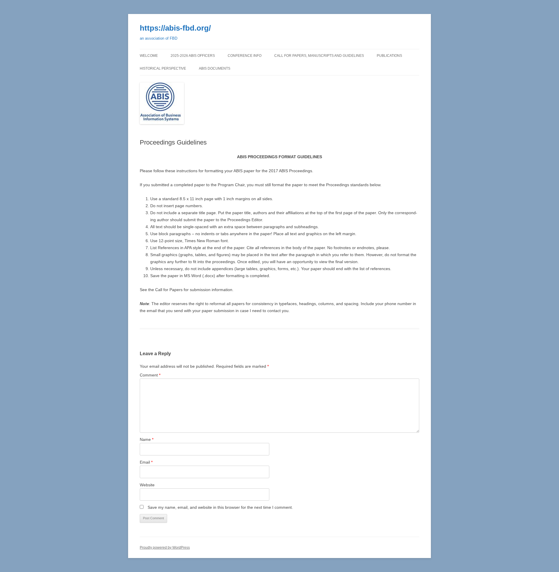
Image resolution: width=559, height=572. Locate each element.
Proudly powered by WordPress (165, 547)
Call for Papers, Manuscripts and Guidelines (319, 56)
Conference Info (244, 56)
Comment (150, 375)
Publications (389, 56)
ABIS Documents (214, 68)
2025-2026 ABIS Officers (193, 56)
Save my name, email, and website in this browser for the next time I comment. (220, 507)
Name (146, 439)
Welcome (149, 56)
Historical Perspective (163, 68)
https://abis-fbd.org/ (175, 28)
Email (146, 462)
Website (147, 485)
